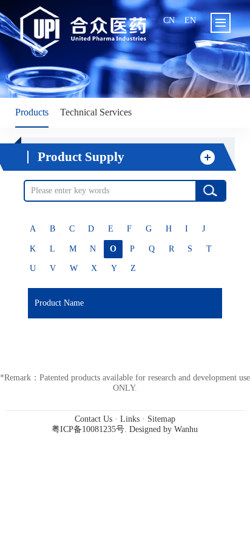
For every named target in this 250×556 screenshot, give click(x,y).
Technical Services (96, 112)
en (190, 20)
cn (169, 20)
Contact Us (93, 419)
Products (32, 112)
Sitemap (161, 419)
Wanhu (186, 429)
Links (130, 419)
